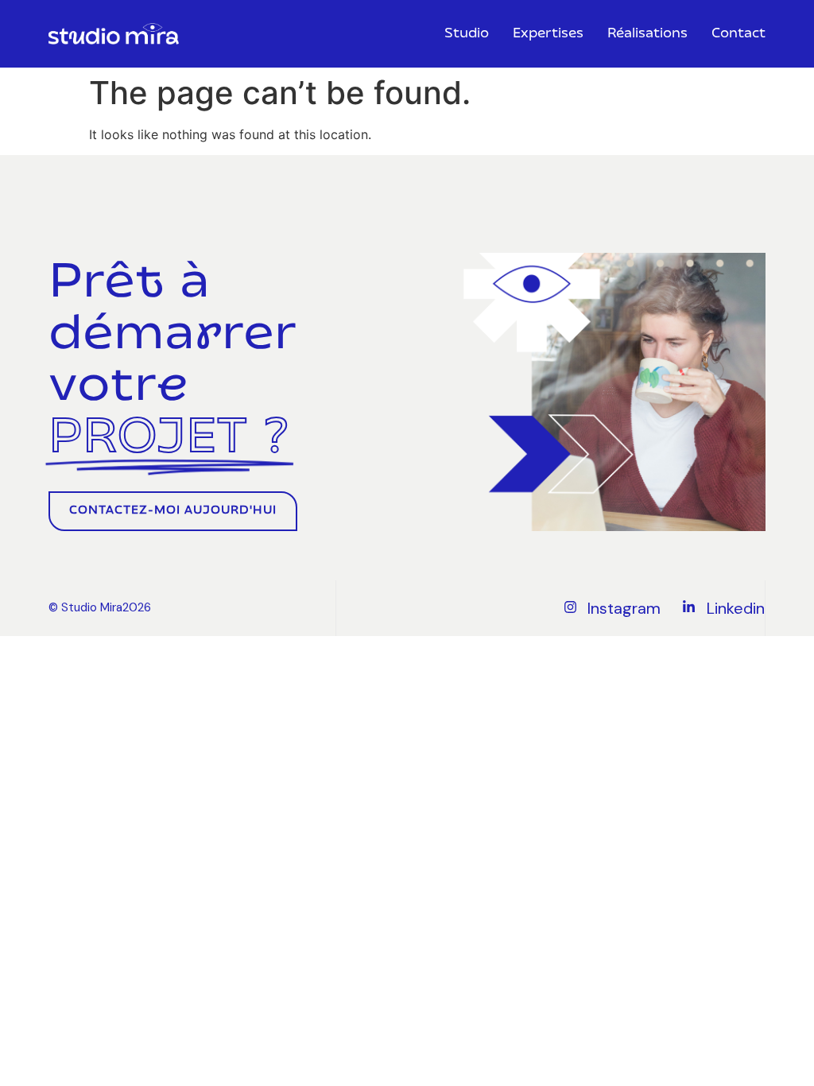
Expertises (548, 34)
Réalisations (647, 34)
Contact (738, 34)
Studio (466, 34)
